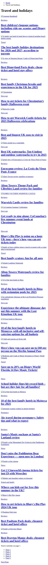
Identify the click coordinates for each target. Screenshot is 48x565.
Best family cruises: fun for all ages (22, 258)
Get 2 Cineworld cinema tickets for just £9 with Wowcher (22, 472)
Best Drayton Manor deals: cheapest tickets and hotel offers (22, 539)
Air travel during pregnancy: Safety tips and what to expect (22, 419)
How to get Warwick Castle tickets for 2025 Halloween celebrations (23, 119)
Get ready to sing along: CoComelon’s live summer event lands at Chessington (23, 219)
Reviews (4, 20)
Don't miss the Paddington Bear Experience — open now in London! (22, 455)
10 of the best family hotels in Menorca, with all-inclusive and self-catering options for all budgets (22, 331)
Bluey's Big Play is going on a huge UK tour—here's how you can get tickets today (21, 239)
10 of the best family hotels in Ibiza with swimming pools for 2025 (22, 290)
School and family (7, 482)
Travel (3, 42)
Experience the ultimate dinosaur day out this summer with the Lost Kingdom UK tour (23, 311)
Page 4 (8, 556)
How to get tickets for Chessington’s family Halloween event (22, 102)
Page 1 (8, 550)
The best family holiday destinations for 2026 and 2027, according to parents (22, 50)
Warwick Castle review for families (22, 202)
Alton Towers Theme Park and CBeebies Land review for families (21, 187)
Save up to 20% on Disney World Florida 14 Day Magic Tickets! (20, 368)
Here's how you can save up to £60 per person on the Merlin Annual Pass (24, 349)
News (3, 379)
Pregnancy (5, 413)
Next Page (5, 562)
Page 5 (8, 558)
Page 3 (8, 554)
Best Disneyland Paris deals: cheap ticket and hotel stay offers (21, 69)
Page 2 (8, 552)
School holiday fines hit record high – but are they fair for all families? (23, 385)
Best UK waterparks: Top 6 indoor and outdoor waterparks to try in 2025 (23, 153)
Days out (4, 96)
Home (8, 3)
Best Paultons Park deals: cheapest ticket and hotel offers (21, 522)
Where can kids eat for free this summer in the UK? (20, 489)
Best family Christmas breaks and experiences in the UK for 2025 (21, 86)
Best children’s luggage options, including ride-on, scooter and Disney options (23, 28)
